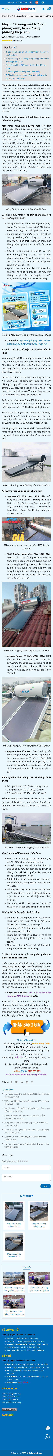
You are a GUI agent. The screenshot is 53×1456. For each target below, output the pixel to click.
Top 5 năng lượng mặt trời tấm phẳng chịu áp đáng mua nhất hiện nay (27, 1131)
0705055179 (22, 2)
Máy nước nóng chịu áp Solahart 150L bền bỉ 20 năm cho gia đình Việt (27, 1095)
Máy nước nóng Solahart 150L (14, 1224)
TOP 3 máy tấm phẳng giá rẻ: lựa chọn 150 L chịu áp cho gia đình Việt (27, 1102)
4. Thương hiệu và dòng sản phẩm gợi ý (23, 71)
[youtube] (37, 2)
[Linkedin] (21, 1082)
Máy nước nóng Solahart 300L (14, 1255)
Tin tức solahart (20, 16)
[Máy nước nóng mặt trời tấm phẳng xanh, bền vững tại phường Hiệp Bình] (26, 9)
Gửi (45, 1186)
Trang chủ (6, 16)
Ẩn (15, 47)
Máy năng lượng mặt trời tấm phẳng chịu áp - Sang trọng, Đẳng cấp (27, 1145)
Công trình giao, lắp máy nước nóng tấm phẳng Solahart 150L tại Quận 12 (25, 1116)
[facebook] (31, 2)
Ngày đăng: (9, 37)
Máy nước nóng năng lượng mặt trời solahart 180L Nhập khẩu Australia (14, 1289)
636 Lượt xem (34, 37)
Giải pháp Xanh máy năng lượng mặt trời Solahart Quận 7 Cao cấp (26, 1124)
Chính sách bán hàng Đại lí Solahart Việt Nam (39, 1289)
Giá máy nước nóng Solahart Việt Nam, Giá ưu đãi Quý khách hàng (14, 1313)
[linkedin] (43, 2)
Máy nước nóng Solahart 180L (39, 1224)
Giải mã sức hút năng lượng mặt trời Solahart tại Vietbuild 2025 (25, 1138)
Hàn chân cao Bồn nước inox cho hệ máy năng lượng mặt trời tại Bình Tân (27, 1109)
